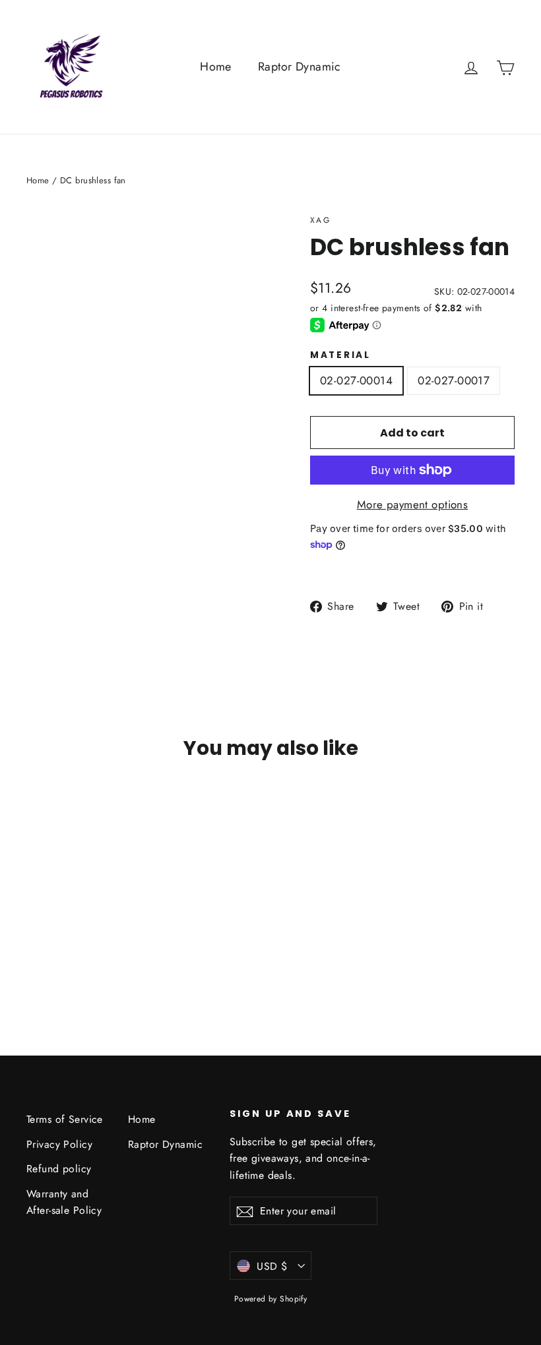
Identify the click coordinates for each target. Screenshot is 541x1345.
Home (216, 66)
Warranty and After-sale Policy (64, 1202)
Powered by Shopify (270, 1299)
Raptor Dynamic (299, 66)
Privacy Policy (59, 1144)
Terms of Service (64, 1119)
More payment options (412, 504)
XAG (320, 220)
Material (340, 355)
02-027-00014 (356, 380)
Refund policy (59, 1168)
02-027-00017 (454, 380)
